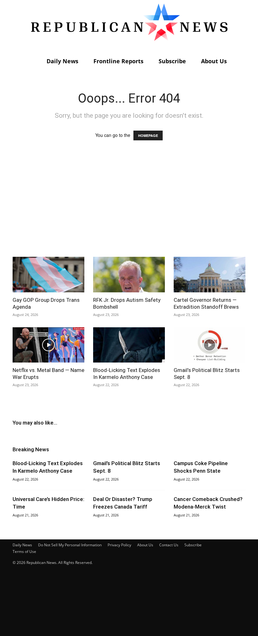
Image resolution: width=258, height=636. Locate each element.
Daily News (62, 61)
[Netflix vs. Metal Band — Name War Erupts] (48, 345)
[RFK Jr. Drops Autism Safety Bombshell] (129, 274)
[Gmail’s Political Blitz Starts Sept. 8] (209, 345)
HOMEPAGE (148, 135)
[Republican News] (129, 26)
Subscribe (172, 61)
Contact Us (168, 545)
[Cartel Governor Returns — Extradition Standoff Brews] (209, 274)
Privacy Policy (119, 545)
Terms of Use (24, 551)
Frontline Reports (118, 61)
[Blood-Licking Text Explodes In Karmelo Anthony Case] (129, 345)
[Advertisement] (129, 204)
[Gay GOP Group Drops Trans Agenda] (48, 274)
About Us (214, 61)
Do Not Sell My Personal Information (70, 545)
